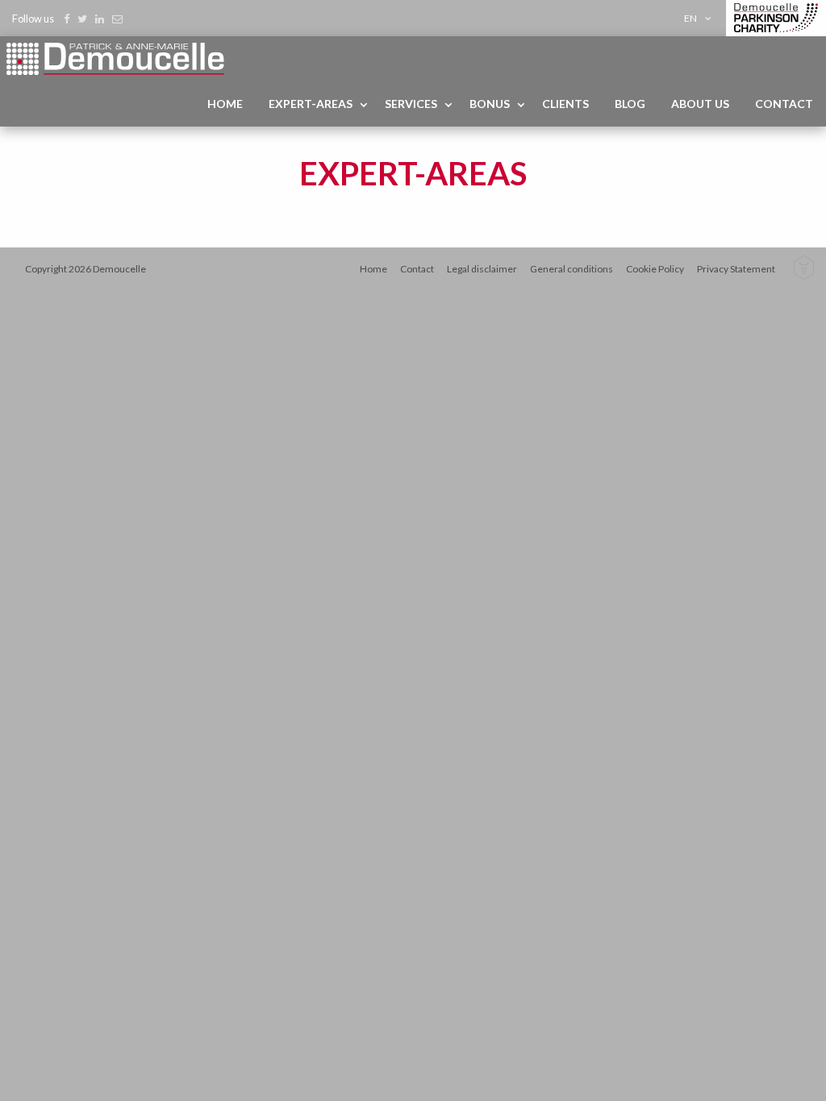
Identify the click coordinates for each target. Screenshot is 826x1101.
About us (700, 103)
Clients (565, 103)
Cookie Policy (655, 269)
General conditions (571, 269)
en (690, 18)
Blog (630, 103)
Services (411, 103)
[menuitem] (700, 18)
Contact (784, 103)
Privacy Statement (736, 269)
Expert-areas (311, 103)
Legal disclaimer (482, 269)
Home (225, 103)
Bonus (489, 103)
